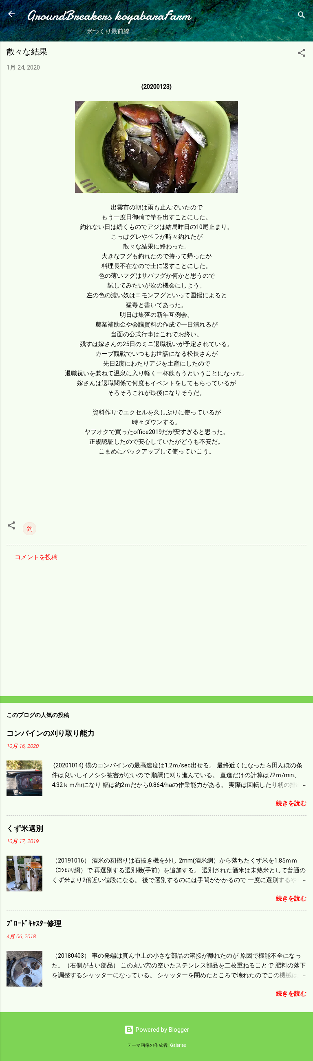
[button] (301, 54)
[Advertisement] (156, 626)
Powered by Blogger (161, 1029)
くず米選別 (25, 829)
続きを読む (291, 803)
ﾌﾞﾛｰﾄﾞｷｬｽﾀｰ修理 (34, 924)
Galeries (178, 1045)
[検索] (301, 16)
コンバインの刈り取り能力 (51, 733)
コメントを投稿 (36, 557)
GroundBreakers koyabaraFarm (108, 16)
